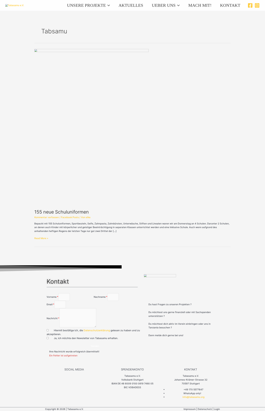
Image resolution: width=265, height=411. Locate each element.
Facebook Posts (70, 217)
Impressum (190, 409)
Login (217, 409)
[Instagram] (257, 5)
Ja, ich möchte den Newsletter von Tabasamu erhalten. (86, 338)
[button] (108, 5)
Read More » (41, 238)
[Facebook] (250, 5)
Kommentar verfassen (46, 217)
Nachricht (52, 318)
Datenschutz (205, 409)
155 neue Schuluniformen (61, 212)
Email (50, 304)
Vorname (52, 296)
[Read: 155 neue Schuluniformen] (91, 127)
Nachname (100, 296)
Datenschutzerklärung (97, 330)
